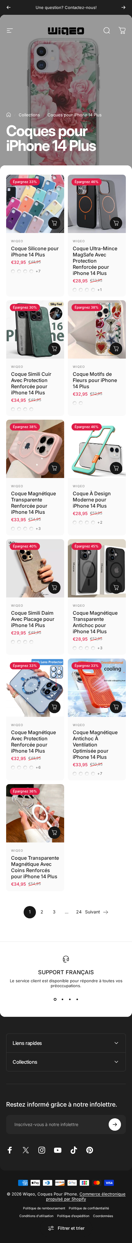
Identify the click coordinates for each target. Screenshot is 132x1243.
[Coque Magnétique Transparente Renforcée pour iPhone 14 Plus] (35, 449)
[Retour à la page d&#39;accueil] (8, 114)
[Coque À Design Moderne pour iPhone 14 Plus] (97, 449)
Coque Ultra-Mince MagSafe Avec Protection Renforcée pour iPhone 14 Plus (95, 260)
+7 (38, 271)
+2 (100, 522)
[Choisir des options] (54, 223)
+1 (99, 290)
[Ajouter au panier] (54, 832)
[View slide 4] (77, 999)
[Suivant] (123, 7)
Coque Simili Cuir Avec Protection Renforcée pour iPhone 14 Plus (31, 383)
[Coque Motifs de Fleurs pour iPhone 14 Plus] (97, 329)
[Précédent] (8, 7)
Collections (29, 114)
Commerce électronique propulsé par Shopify (86, 1196)
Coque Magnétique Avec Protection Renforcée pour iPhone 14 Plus (33, 741)
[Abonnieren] (115, 1124)
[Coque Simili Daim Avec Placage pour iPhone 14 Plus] (35, 568)
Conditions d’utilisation (36, 1216)
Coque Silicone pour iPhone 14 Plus (35, 251)
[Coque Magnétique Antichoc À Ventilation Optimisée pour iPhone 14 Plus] (97, 688)
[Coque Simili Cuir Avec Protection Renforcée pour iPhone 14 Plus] (35, 329)
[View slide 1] (55, 999)
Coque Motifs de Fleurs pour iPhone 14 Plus (95, 380)
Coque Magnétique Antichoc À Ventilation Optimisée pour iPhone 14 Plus (95, 744)
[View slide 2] (62, 999)
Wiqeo (17, 241)
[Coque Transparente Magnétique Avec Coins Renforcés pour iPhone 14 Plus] (35, 813)
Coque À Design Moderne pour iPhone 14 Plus (92, 499)
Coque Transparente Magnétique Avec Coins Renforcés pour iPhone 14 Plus (35, 867)
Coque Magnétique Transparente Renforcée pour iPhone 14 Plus (33, 502)
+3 (38, 528)
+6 (38, 767)
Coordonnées (103, 1216)
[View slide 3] (69, 999)
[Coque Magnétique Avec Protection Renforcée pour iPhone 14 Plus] (35, 688)
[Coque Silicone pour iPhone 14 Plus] (35, 204)
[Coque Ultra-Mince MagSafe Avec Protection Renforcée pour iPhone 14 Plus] (97, 204)
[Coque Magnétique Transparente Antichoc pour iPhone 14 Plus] (97, 568)
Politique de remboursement (44, 1208)
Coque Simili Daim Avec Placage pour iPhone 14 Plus (32, 619)
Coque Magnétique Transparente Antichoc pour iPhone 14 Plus (95, 622)
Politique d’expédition (73, 1216)
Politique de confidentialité (89, 1208)
